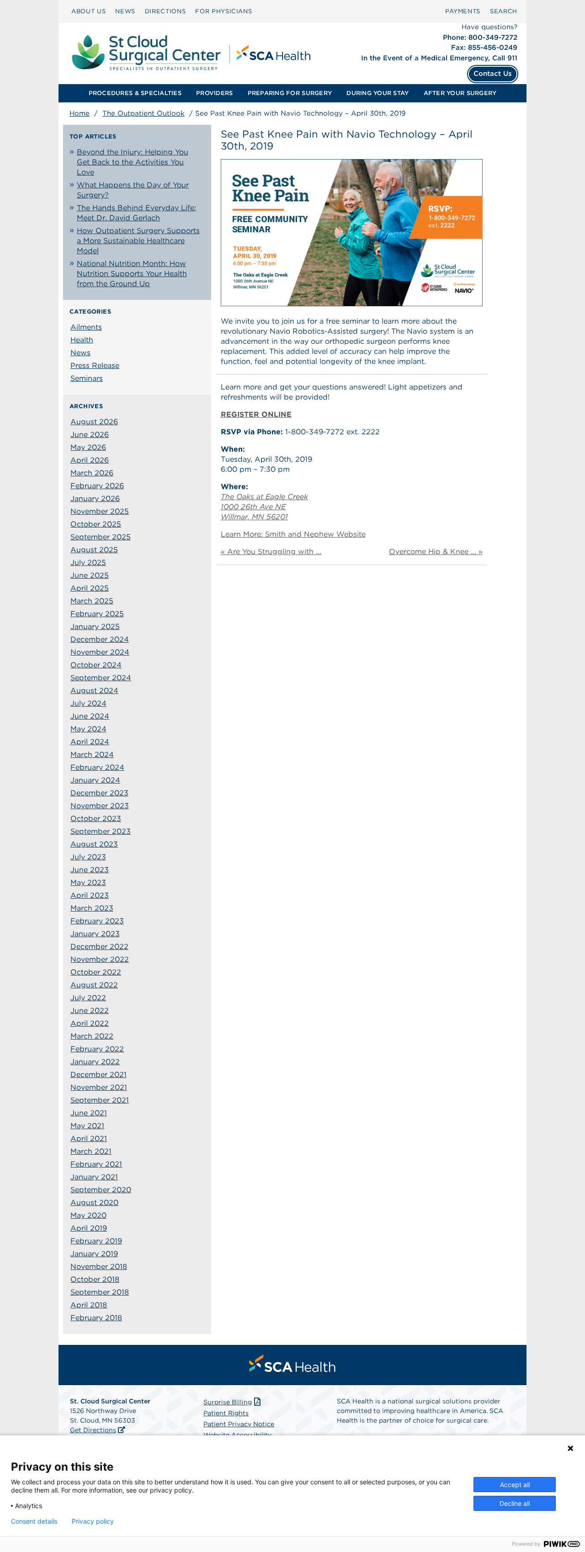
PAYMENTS (462, 11)
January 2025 (95, 626)
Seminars (86, 378)
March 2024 (92, 754)
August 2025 (94, 549)
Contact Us (492, 73)
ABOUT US (88, 11)
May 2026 (88, 447)
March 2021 (91, 1151)
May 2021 (87, 1125)
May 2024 (88, 729)
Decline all (515, 1503)
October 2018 (94, 1279)
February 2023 (97, 921)
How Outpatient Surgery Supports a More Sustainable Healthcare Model (138, 240)
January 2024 (95, 780)
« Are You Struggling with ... (271, 551)
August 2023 (94, 844)
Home (79, 113)
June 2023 (89, 869)
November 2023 (99, 805)
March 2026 (91, 473)
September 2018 (99, 1292)
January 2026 (95, 498)
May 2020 (88, 1215)
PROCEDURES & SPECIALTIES (135, 93)
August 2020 (94, 1202)
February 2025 (97, 613)
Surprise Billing (227, 1402)
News (80, 352)
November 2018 (98, 1266)
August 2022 (94, 985)
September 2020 (100, 1189)
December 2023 (99, 793)
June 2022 (89, 1010)
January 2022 (95, 1061)
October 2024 (96, 665)
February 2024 (97, 767)
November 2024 (99, 652)
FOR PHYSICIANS (223, 11)
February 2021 (96, 1164)
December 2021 (98, 1074)
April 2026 (89, 460)
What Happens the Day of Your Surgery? (133, 190)
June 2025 (89, 575)
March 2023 (91, 908)
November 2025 (99, 511)
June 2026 (89, 434)
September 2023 (100, 831)
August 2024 (94, 690)
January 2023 (95, 933)
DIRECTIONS (165, 11)
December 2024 (99, 639)
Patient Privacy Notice (238, 1424)
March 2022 (91, 1036)
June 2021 (88, 1113)
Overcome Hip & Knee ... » (436, 551)
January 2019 (94, 1253)
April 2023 (89, 895)
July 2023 (88, 857)
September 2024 (100, 677)
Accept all (515, 1484)
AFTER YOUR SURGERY (460, 93)
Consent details (34, 1521)
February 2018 (96, 1317)
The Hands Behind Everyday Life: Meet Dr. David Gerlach (136, 212)
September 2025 (100, 537)
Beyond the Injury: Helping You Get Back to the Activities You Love (132, 162)
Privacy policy (93, 1521)
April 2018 (88, 1305)
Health (81, 340)
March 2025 (91, 601)
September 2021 (99, 1100)
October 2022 (95, 972)
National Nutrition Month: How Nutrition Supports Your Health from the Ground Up (132, 273)
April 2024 (89, 741)
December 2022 (99, 946)
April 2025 (89, 588)
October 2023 (95, 818)
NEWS (125, 11)
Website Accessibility (237, 1435)
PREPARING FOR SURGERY (290, 93)
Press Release (94, 365)
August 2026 (94, 421)
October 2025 (95, 524)
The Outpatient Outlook (143, 113)
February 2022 (97, 1049)
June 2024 (89, 716)
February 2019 (96, 1241)
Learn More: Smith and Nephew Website (293, 534)
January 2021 (94, 1177)
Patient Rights (226, 1413)
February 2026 (97, 485)
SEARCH (503, 11)
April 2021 (88, 1138)
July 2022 (88, 997)
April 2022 (89, 1023)
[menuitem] (88, 11)
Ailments (86, 327)
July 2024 (88, 703)
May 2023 (88, 882)
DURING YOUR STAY (377, 93)
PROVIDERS (214, 93)
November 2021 (98, 1087)
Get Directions (93, 1430)
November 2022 (99, 959)
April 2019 (88, 1228)
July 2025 (88, 562)
